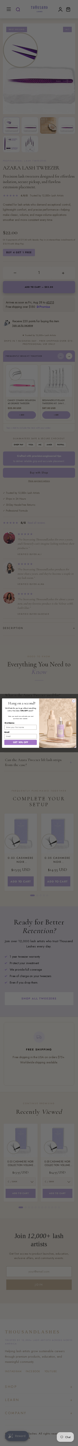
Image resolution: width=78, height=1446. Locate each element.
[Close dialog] (73, 700)
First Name (9, 723)
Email (6, 732)
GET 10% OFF (20, 742)
